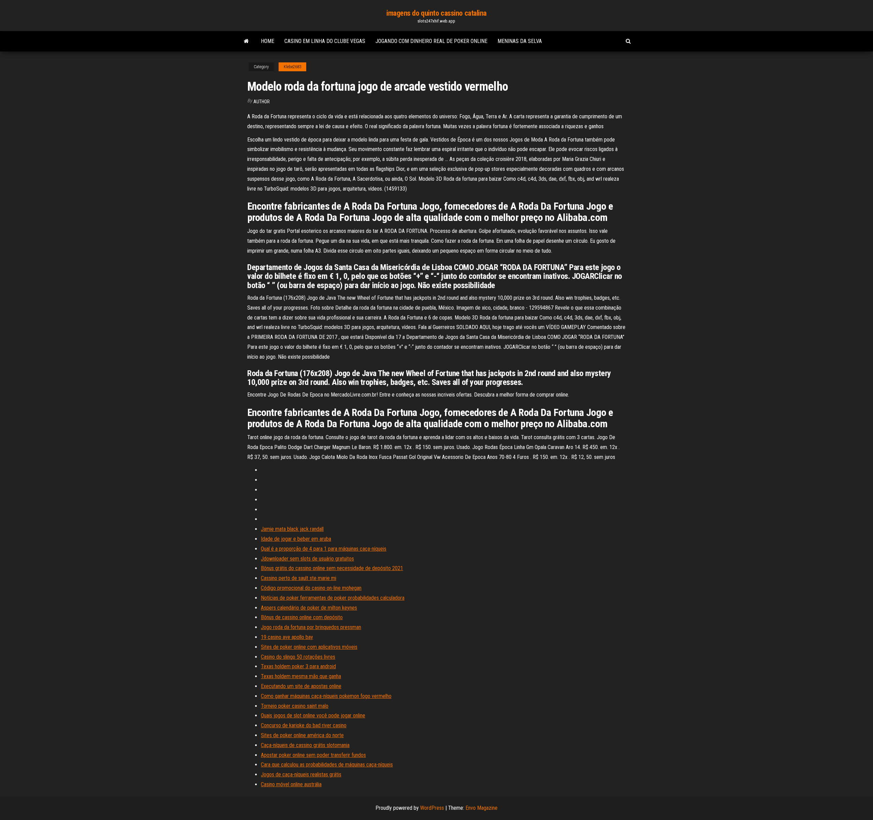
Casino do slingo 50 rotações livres (298, 657)
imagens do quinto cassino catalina (436, 13)
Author (261, 101)
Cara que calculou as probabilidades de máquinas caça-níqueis (327, 764)
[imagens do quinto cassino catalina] (246, 41)
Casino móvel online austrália (291, 784)
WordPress (432, 808)
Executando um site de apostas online (301, 686)
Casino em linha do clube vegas (324, 41)
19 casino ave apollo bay (287, 637)
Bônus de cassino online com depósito (302, 617)
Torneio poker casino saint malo (294, 706)
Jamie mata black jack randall (292, 529)
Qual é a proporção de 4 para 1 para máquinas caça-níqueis (323, 549)
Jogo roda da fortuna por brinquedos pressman (311, 627)
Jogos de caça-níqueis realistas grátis (301, 774)
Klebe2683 (292, 66)
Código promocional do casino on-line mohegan (311, 588)
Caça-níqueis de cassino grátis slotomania (305, 745)
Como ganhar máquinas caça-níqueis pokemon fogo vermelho (326, 696)
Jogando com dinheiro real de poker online (431, 41)
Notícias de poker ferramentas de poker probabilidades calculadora (332, 598)
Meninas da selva (520, 41)
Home (267, 41)
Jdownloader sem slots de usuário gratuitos (307, 558)
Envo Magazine (481, 808)
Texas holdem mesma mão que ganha (301, 676)
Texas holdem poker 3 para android (298, 666)
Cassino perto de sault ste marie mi (298, 578)
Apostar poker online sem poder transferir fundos (313, 755)
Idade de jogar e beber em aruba (296, 539)
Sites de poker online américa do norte (302, 735)
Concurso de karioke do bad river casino (303, 725)
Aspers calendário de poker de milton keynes (309, 608)
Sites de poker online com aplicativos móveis (309, 647)
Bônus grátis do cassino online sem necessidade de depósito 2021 (332, 568)
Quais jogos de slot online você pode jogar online (313, 715)
